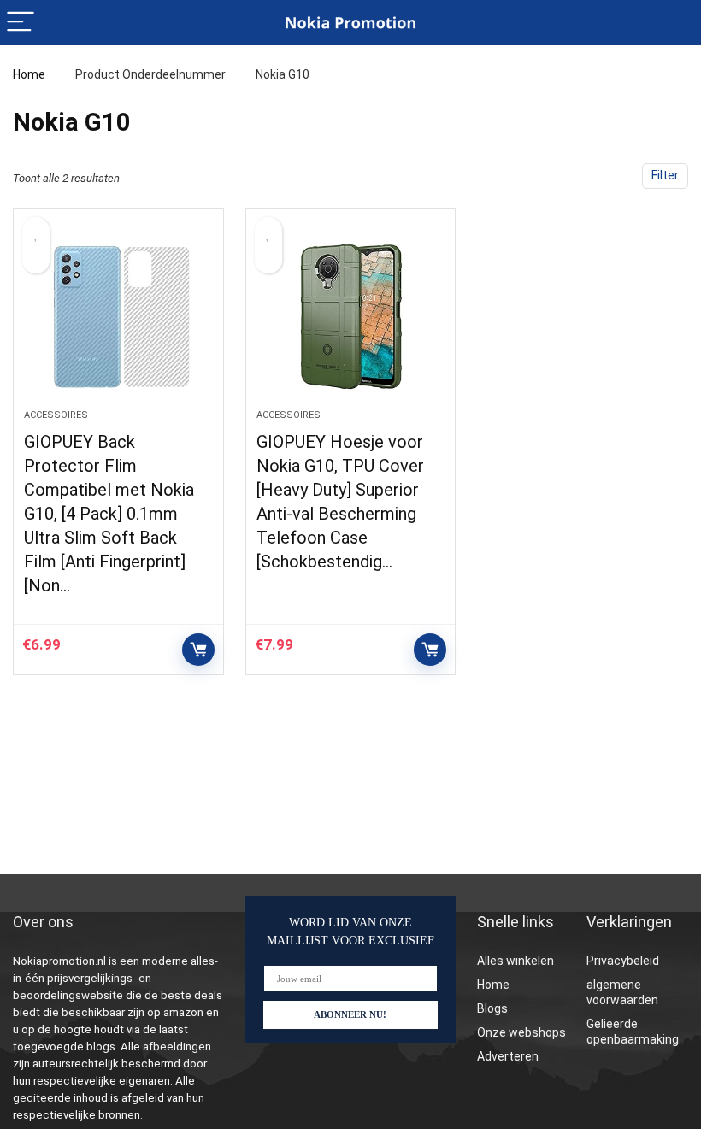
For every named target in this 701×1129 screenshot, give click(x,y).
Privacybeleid (622, 960)
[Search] (674, 22)
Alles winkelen (515, 960)
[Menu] (20, 22)
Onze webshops (521, 1032)
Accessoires (56, 414)
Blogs (492, 1008)
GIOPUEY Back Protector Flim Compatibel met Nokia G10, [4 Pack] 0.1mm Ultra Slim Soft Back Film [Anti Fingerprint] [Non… (109, 514)
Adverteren (508, 1056)
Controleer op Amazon (198, 649)
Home (29, 74)
